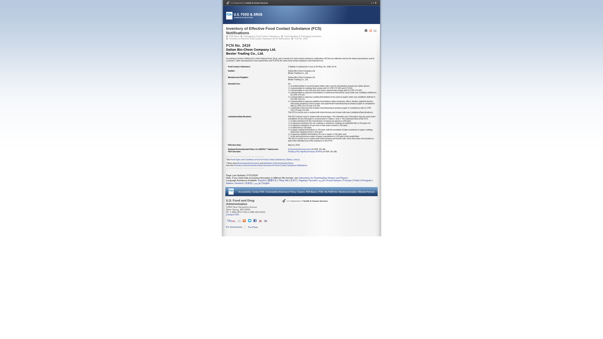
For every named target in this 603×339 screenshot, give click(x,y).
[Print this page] (365, 31)
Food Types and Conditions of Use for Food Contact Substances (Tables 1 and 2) (265, 160)
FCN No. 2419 (301, 39)
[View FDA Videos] (261, 221)
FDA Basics (311, 192)
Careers (301, 192)
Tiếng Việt (283, 180)
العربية (322, 180)
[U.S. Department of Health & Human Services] (305, 201)
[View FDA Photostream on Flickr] (266, 221)
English (265, 183)
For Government (234, 227)
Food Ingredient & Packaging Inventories (302, 36)
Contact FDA (258, 192)
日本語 (248, 183)
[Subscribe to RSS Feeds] (245, 221)
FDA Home (234, 36)
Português (366, 180)
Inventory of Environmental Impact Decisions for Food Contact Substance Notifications (270, 165)
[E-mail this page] (375, 31)
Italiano (229, 183)
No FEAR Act (331, 192)
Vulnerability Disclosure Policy (281, 192)
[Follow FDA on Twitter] (250, 221)
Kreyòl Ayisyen (334, 180)
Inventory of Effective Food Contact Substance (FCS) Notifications (259, 39)
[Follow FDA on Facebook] (255, 221)
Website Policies (366, 192)
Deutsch (239, 183)
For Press (253, 227)
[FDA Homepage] (231, 193)
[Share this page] (370, 31)
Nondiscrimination (348, 192)
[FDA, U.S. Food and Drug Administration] (244, 19)
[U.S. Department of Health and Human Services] (247, 4)
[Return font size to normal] (373, 3)
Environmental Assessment (299, 149)
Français (347, 180)
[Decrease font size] (371, 3)
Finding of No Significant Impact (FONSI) (305, 152)
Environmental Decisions (248, 163)
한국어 (293, 180)
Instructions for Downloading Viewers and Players (323, 178)
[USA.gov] (231, 221)
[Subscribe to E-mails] (239, 221)
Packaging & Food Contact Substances (262, 36)
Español (262, 180)
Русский (313, 180)
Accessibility (244, 192)
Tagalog (303, 180)
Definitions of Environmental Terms (278, 163)
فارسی (257, 183)
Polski (356, 180)
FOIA (321, 192)
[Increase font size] (376, 3)
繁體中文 (272, 180)
